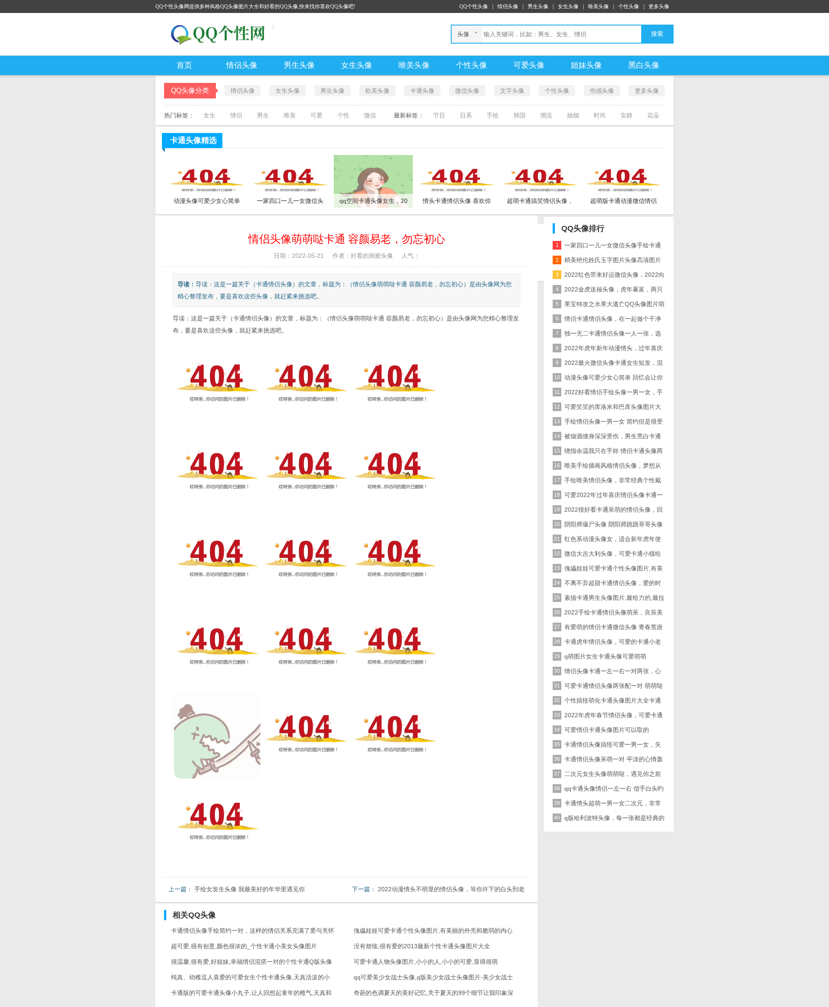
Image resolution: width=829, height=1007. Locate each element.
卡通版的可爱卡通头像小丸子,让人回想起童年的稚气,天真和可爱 (251, 995)
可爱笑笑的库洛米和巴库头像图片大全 (607, 408)
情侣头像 (507, 6)
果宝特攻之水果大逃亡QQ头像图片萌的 (608, 306)
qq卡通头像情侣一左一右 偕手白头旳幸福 (608, 790)
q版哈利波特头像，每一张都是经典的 (609, 817)
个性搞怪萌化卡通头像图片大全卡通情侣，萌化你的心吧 (607, 702)
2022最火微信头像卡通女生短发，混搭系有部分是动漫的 (608, 364)
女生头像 (568, 6)
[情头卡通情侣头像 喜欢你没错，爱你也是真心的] (456, 180)
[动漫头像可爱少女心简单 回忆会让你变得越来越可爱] (206, 180)
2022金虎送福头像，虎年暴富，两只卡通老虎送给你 (608, 291)
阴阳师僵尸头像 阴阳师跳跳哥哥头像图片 (608, 526)
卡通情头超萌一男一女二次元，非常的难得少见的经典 (607, 805)
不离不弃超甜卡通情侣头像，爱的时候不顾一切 (607, 585)
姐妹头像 (586, 65)
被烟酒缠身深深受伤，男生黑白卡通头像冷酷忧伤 (607, 438)
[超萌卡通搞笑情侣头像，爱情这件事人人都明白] (539, 180)
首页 (184, 65)
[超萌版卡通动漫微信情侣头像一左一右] (623, 180)
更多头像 (659, 6)
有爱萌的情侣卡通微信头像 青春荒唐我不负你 (608, 629)
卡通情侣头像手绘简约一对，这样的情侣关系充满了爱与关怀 (252, 930)
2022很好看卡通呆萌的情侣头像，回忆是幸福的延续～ (608, 511)
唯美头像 (598, 6)
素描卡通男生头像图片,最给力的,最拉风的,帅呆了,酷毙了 (608, 599)
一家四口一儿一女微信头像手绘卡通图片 (607, 247)
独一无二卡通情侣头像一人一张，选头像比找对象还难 (607, 335)
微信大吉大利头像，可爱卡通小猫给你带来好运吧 (607, 555)
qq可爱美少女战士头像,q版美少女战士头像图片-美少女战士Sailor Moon (433, 979)
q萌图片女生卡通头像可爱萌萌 (600, 656)
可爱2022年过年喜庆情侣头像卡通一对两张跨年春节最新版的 (608, 496)
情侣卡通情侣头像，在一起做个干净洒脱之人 (607, 320)
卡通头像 (422, 90)
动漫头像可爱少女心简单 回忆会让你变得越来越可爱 (608, 379)
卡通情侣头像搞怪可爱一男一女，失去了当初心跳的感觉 (607, 746)
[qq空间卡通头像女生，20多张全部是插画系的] (373, 180)
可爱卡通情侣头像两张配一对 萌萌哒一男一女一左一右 (608, 687)
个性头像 (628, 6)
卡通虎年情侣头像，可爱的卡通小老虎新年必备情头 (607, 643)
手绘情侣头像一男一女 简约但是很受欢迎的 (608, 423)
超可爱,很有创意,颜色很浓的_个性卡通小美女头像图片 (244, 946)
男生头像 (538, 6)
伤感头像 (602, 90)
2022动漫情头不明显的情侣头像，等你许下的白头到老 (451, 889)
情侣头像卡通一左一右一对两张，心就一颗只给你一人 (607, 673)
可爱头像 (528, 65)
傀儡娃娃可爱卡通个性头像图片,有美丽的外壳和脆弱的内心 (433, 930)
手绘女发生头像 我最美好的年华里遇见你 (249, 889)
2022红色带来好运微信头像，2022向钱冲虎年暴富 (608, 276)
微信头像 (467, 90)
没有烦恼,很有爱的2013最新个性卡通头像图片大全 (422, 946)
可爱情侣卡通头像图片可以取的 (601, 729)
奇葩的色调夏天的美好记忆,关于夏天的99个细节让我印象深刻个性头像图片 (433, 995)
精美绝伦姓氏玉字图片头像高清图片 (608, 259)
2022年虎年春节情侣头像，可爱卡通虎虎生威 (608, 717)
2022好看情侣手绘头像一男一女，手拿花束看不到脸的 (608, 394)
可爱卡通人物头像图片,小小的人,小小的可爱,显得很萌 (426, 961)
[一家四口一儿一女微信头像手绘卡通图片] (289, 180)
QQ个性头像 (473, 6)
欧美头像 (377, 90)
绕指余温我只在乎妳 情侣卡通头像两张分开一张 (608, 452)
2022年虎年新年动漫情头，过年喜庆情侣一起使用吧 (608, 350)
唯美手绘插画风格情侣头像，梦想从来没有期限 (607, 467)
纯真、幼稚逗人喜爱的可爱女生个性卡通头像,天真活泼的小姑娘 (250, 979)
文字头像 (512, 90)
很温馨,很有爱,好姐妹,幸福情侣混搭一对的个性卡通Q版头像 (251, 961)
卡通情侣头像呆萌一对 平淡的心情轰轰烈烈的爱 (608, 761)
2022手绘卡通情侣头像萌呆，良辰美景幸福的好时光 (608, 614)
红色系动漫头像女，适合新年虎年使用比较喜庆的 (607, 540)
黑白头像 (643, 65)
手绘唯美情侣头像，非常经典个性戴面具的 (607, 482)
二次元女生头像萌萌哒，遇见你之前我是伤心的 (607, 775)
